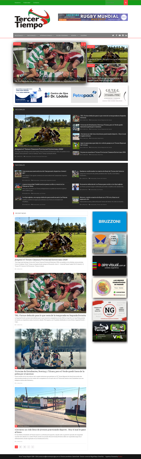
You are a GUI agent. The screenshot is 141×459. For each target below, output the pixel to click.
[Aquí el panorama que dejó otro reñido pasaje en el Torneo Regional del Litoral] (76, 145)
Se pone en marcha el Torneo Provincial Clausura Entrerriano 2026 (103, 152)
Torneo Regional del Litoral (105, 120)
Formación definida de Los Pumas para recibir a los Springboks (101, 184)
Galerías (84, 35)
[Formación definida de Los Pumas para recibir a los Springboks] (75, 187)
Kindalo (120, 456)
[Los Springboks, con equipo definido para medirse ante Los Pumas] (18, 198)
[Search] (126, 2)
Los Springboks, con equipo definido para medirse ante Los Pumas (44, 197)
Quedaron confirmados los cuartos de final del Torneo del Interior (102, 171)
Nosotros (17, 2)
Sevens (73, 35)
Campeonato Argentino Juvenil (48, 180)
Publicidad (27, 2)
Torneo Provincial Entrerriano (31, 145)
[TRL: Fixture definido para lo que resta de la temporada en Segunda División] (76, 118)
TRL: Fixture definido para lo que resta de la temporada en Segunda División (50, 315)
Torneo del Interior (102, 178)
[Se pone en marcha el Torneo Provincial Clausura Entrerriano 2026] (76, 153)
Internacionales (46, 35)
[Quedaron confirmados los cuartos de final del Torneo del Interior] (75, 173)
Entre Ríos (100, 154)
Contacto (36, 2)
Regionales (19, 35)
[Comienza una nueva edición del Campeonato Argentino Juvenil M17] (18, 173)
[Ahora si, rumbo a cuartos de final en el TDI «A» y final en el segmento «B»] (75, 200)
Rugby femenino (62, 35)
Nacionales (31, 35)
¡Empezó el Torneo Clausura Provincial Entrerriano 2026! (39, 149)
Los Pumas (42, 193)
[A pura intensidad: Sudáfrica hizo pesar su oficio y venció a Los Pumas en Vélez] (18, 187)
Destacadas (20, 145)
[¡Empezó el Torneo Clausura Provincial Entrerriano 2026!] (43, 131)
